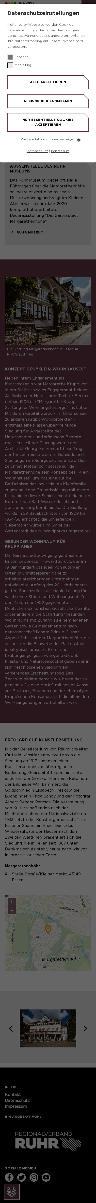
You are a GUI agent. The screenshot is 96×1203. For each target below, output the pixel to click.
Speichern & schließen (48, 101)
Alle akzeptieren (48, 82)
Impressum (60, 151)
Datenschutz (37, 151)
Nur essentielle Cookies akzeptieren (48, 122)
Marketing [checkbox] (23, 65)
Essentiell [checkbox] (22, 57)
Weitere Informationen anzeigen (48, 139)
